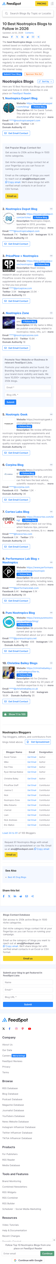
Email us (11, 196)
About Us (7, 1044)
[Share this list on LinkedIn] (22, 37)
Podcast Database (12, 1099)
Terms (5, 1072)
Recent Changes (11, 1235)
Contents (29, 32)
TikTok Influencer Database (17, 1138)
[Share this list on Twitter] (17, 37)
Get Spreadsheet (40, 741)
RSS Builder (8, 1203)
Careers (13, 1055)
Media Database (11, 1165)
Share (5, 37)
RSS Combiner (10, 1197)
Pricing (41, 3)
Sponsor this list (34, 74)
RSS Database (10, 1088)
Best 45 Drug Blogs (17, 877)
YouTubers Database (13, 1116)
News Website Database (15, 1121)
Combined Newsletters (14, 1186)
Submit (10, 402)
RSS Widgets (9, 1192)
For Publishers (10, 1154)
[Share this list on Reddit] (27, 37)
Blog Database (10, 1093)
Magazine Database (13, 1104)
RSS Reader (8, 1159)
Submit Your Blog (12, 74)
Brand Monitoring (11, 1181)
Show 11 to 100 (17, 714)
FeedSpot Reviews (12, 1061)
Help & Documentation (14, 1230)
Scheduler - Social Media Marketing (21, 1209)
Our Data (7, 1050)
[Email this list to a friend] (33, 37)
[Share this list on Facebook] (11, 37)
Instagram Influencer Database (18, 1127)
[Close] (54, 1240)
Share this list (11, 890)
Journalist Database (13, 1110)
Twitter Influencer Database (17, 1132)
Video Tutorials (10, 1224)
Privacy (6, 1066)
